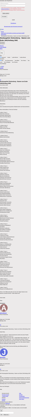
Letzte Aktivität (3, 47)
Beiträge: (2, 75)
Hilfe (20, 393)
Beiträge (2, 45)
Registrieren (13, 23)
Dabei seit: (2, 74)
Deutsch (3, 399)
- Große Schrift (5, 396)
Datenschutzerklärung (5, 8)
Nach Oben (21, 399)
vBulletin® (7, 403)
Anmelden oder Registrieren (6, 0)
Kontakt (20, 394)
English (3, 400)
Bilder (1, 48)
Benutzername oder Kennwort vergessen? (13, 26)
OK (1, 410)
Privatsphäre (22, 396)
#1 (0, 79)
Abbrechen (6, 414)
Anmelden (4, 16)
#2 (0, 324)
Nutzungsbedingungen (24, 397)
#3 (0, 369)
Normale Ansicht (5, 394)
